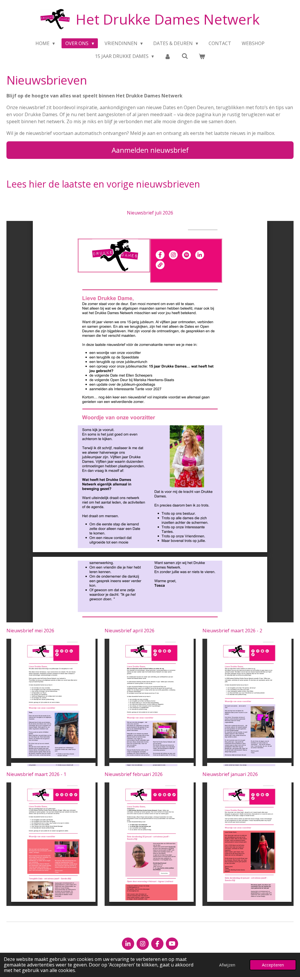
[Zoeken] (185, 56)
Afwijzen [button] (227, 965)
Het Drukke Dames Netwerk (168, 19)
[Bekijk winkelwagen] (202, 56)
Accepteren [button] (273, 965)
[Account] (168, 56)
